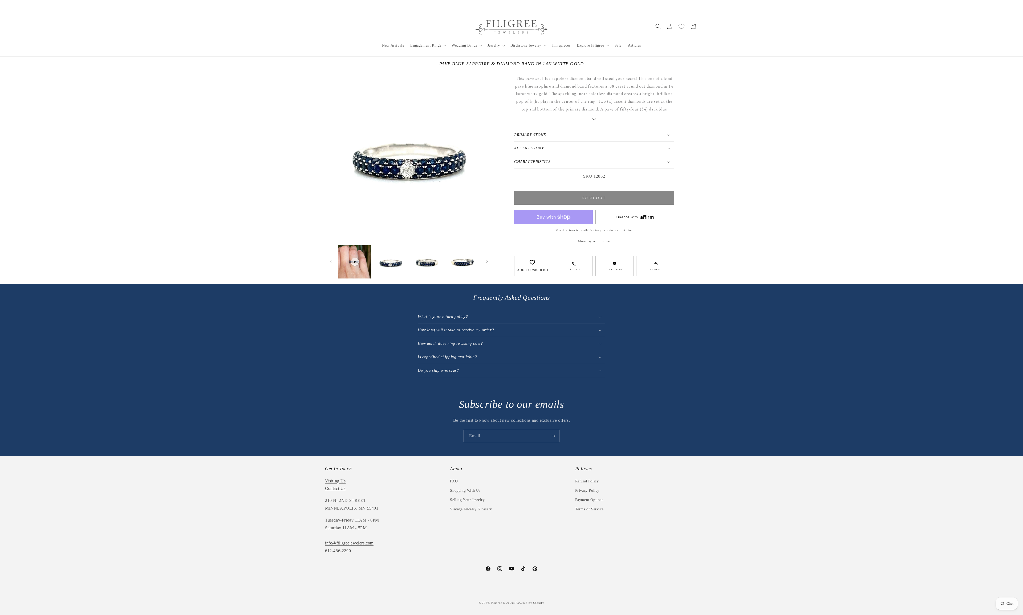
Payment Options (589, 500)
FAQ (454, 481)
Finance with (635, 217)
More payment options (594, 241)
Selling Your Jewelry (467, 500)
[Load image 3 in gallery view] (462, 261)
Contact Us (335, 488)
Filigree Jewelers (503, 602)
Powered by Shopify (529, 602)
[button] (427, 45)
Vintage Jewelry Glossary (471, 509)
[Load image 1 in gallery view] (390, 261)
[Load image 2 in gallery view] (426, 261)
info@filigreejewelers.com (349, 543)
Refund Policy (587, 481)
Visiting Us (335, 481)
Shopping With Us (465, 491)
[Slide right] (487, 262)
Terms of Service (589, 509)
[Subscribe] (553, 436)
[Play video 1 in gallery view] (354, 261)
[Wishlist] (681, 26)
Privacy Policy (587, 491)
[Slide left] (331, 262)
